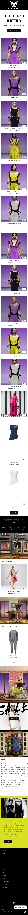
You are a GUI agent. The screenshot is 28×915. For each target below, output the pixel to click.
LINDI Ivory (14, 507)
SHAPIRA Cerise (14, 418)
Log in (4, 856)
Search (4, 850)
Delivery (5, 875)
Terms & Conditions (7, 890)
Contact (4, 894)
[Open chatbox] (25, 912)
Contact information (15, 913)
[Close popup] (25, 907)
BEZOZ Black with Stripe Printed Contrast (14, 128)
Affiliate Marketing (7, 897)
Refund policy (23, 909)
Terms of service (14, 911)
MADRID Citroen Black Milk (14, 160)
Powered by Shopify (16, 909)
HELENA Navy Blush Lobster (14, 591)
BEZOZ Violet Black (14, 97)
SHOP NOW (14, 718)
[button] (2, 5)
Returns (4, 878)
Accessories (5, 866)
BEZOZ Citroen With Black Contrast (14, 191)
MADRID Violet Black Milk (14, 65)
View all (14, 512)
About (4, 872)
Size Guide (5, 887)
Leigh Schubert (8, 909)
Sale (4, 863)
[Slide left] (11, 662)
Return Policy (6, 881)
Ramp (4, 869)
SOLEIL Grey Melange (13, 655)
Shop (4, 859)
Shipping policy (22, 911)
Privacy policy (7, 911)
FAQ (4, 853)
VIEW (7, 841)
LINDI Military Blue (14, 462)
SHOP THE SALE (14, 30)
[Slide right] (17, 662)
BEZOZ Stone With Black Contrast (14, 223)
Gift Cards (5, 884)
